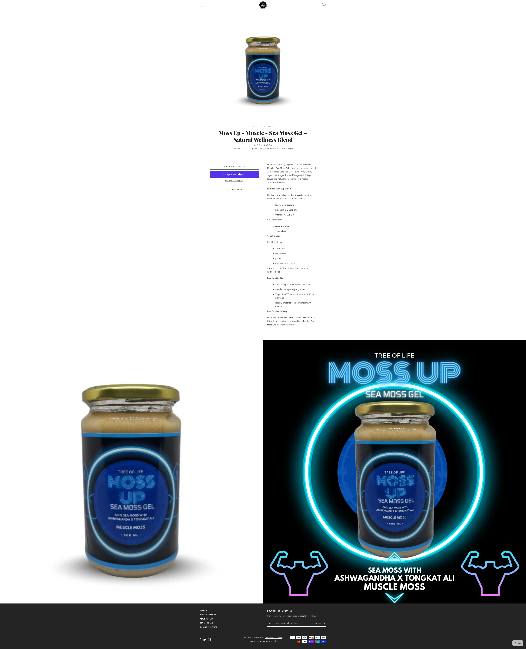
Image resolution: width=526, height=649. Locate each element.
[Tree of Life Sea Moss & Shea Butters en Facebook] (200, 639)
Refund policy (207, 619)
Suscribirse (317, 623)
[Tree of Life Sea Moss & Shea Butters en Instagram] (209, 639)
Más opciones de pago (234, 181)
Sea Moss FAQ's (207, 623)
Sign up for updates (279, 611)
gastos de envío (258, 149)
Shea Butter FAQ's (208, 627)
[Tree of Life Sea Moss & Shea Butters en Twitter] (204, 639)
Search (203, 611)
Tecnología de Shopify (268, 641)
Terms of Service (208, 615)
